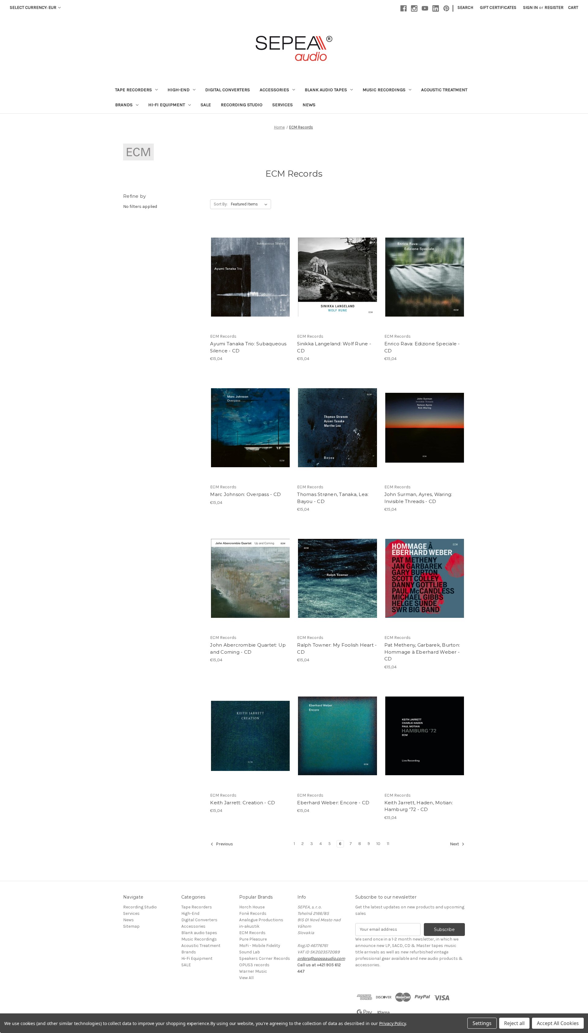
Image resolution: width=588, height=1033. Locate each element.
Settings (482, 1023)
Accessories (274, 89)
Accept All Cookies (558, 1023)
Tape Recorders (133, 89)
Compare (248, 271)
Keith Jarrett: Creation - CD (242, 803)
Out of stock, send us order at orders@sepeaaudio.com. (424, 583)
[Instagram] (414, 8)
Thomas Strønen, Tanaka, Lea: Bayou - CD (332, 497)
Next (455, 844)
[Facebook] (403, 8)
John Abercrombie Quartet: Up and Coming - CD (248, 648)
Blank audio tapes (326, 89)
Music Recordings (384, 89)
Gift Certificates (498, 7)
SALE (206, 104)
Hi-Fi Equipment (166, 104)
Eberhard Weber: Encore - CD (333, 803)
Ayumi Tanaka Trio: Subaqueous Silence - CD (248, 347)
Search (465, 7)
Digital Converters (227, 89)
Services (282, 104)
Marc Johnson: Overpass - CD (245, 494)
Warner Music (253, 971)
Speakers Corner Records (264, 958)
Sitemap (131, 926)
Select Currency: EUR (33, 7)
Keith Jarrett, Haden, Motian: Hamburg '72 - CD (418, 806)
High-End (179, 89)
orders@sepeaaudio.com (321, 958)
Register (554, 7)
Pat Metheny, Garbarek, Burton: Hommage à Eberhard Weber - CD (422, 652)
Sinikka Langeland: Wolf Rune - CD (334, 347)
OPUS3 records (254, 964)
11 (388, 843)
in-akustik (249, 926)
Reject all (514, 1023)
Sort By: (221, 204)
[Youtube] (425, 8)
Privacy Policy (392, 1023)
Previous (224, 844)
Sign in (530, 7)
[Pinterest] (446, 8)
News (309, 104)
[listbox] (250, 204)
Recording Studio (241, 104)
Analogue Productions (261, 919)
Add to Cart (250, 282)
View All (246, 977)
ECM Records (252, 932)
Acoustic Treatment (444, 89)
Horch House (252, 907)
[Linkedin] (435, 8)
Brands (124, 104)
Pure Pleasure (253, 939)
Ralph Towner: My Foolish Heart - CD (337, 648)
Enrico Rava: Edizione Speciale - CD (422, 347)
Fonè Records (252, 913)
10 (378, 843)
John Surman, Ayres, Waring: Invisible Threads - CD (418, 497)
